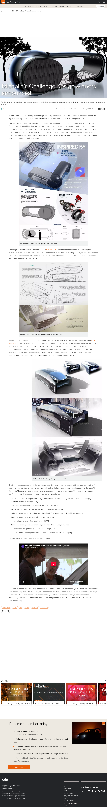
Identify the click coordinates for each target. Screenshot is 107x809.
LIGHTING (61, 6)
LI (83, 791)
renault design (6, 607)
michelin (26, 607)
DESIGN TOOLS (69, 6)
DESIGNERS (31, 6)
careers (15, 607)
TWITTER (92, 791)
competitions (44, 607)
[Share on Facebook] (99, 109)
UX (56, 6)
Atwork (72, 805)
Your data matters (69, 787)
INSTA (96, 791)
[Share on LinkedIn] (104, 109)
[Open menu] (104, 2)
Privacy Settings (68, 793)
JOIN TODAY (19, 767)
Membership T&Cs (69, 800)
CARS (25, 6)
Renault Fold (51, 250)
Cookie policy (67, 788)
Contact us (67, 792)
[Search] (99, 2)
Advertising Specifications (71, 795)
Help (65, 798)
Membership (100, 6)
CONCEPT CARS (79, 6)
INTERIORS (46, 6)
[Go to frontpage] (11, 2)
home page (35, 607)
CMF (52, 6)
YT (89, 791)
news (20, 607)
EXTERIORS (39, 6)
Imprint (66, 790)
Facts (65, 797)
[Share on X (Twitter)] (101, 109)
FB (86, 791)
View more (101, 681)
